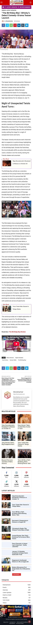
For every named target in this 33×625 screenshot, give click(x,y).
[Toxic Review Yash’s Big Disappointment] (8, 436)
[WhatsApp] (11, 25)
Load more (16, 574)
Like (7, 471)
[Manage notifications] (29, 621)
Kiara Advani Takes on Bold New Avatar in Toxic (24, 426)
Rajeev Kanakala (19, 357)
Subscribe (26, 480)
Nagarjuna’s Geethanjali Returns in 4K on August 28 (20, 560)
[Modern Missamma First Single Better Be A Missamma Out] (6, 568)
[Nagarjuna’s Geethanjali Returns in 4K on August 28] (6, 561)
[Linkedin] (19, 25)
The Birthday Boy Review (17, 332)
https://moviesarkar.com (19, 394)
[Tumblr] (23, 25)
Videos (4, 10)
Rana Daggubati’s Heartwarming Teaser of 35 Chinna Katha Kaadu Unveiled (24, 380)
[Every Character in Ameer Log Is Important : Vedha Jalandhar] (6, 545)
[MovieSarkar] (3, 21)
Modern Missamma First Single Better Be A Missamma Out (21, 569)
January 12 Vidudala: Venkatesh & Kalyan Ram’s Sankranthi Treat (20, 553)
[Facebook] (3, 25)
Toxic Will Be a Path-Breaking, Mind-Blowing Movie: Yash (24, 461)
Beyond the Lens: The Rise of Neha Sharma (7, 461)
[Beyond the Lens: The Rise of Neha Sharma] (8, 453)
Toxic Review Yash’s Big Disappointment (8, 443)
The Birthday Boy (22, 360)
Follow (17, 471)
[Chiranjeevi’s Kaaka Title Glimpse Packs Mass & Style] (6, 529)
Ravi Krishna (5, 360)
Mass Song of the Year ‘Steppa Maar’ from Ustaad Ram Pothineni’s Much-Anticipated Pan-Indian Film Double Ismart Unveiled (8, 381)
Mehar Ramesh (10, 357)
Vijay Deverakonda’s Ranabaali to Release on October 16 (8, 426)
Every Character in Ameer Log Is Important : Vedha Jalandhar (19, 545)
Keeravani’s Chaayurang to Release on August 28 (20, 521)
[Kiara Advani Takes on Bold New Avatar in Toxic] (24, 418)
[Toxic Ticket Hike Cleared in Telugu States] (24, 436)
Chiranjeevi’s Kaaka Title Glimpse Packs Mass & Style (20, 529)
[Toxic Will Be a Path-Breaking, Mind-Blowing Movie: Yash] (24, 453)
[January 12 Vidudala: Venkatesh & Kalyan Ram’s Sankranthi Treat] (6, 553)
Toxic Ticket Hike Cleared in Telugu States (23, 444)
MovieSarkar (9, 21)
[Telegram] (26, 25)
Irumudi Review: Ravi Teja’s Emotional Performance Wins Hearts (21, 537)
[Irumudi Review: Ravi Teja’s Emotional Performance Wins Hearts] (6, 537)
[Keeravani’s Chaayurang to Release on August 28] (6, 521)
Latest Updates (11, 10)
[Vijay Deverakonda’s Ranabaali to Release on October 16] (8, 418)
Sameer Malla (13, 360)
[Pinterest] (15, 25)
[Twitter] (7, 25)
